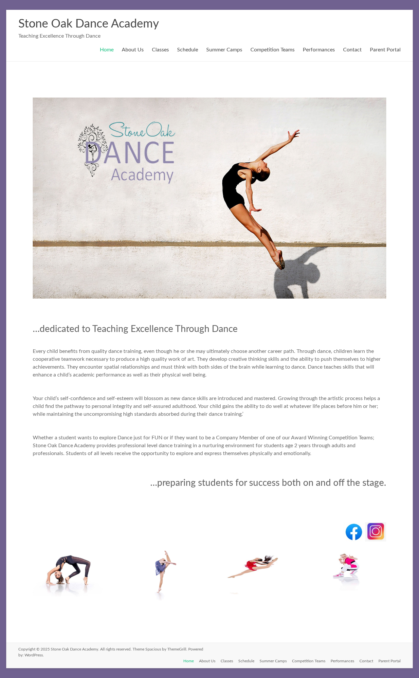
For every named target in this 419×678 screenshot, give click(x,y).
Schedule (187, 49)
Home (107, 49)
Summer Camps (224, 49)
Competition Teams (272, 49)
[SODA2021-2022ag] (163, 600)
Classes (160, 49)
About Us (133, 49)
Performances (319, 49)
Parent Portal (385, 49)
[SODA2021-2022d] (69, 596)
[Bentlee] (349, 594)
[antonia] (256, 594)
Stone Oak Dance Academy (88, 24)
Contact (352, 49)
